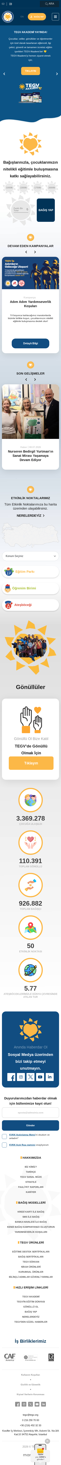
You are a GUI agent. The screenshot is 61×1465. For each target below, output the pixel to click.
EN (22, 16)
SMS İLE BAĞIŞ (30, 1217)
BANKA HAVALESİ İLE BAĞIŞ (31, 1222)
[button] (11, 1077)
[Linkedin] (43, 1404)
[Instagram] (24, 1404)
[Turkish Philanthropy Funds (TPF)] (12, 1357)
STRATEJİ (30, 1182)
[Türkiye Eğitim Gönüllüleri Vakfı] (8, 16)
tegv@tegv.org (30, 1414)
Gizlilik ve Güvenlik (30, 1384)
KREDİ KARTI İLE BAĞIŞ (31, 1211)
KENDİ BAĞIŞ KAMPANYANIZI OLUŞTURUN (31, 1227)
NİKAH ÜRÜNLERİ (31, 1267)
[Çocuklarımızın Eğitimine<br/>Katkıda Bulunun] (39, 1454)
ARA (51, 3)
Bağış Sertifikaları (30, 1256)
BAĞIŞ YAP (31, 1311)
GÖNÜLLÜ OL (31, 1306)
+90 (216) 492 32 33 (30, 1425)
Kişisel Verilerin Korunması (30, 1394)
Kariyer (31, 1192)
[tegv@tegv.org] (4, 4)
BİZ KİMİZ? (31, 1167)
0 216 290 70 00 (30, 1420)
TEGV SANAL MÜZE (31, 1177)
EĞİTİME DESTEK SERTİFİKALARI (30, 1251)
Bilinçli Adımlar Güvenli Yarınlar (31, 1277)
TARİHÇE (31, 1172)
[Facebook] (17, 1404)
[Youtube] (37, 1404)
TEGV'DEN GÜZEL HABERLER (30, 1322)
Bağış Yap (39, 17)
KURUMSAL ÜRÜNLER (31, 1272)
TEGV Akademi (31, 1296)
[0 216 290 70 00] (10, 4)
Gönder (30, 1125)
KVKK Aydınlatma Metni (22, 1134)
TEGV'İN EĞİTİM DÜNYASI (31, 1301)
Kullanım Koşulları (30, 1375)
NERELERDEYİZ (29, 515)
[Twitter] (30, 1404)
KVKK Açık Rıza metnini (22, 1145)
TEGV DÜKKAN (31, 1261)
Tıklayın (30, 71)
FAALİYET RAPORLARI (30, 1187)
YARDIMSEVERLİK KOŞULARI (31, 1232)
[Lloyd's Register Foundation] (32, 1357)
